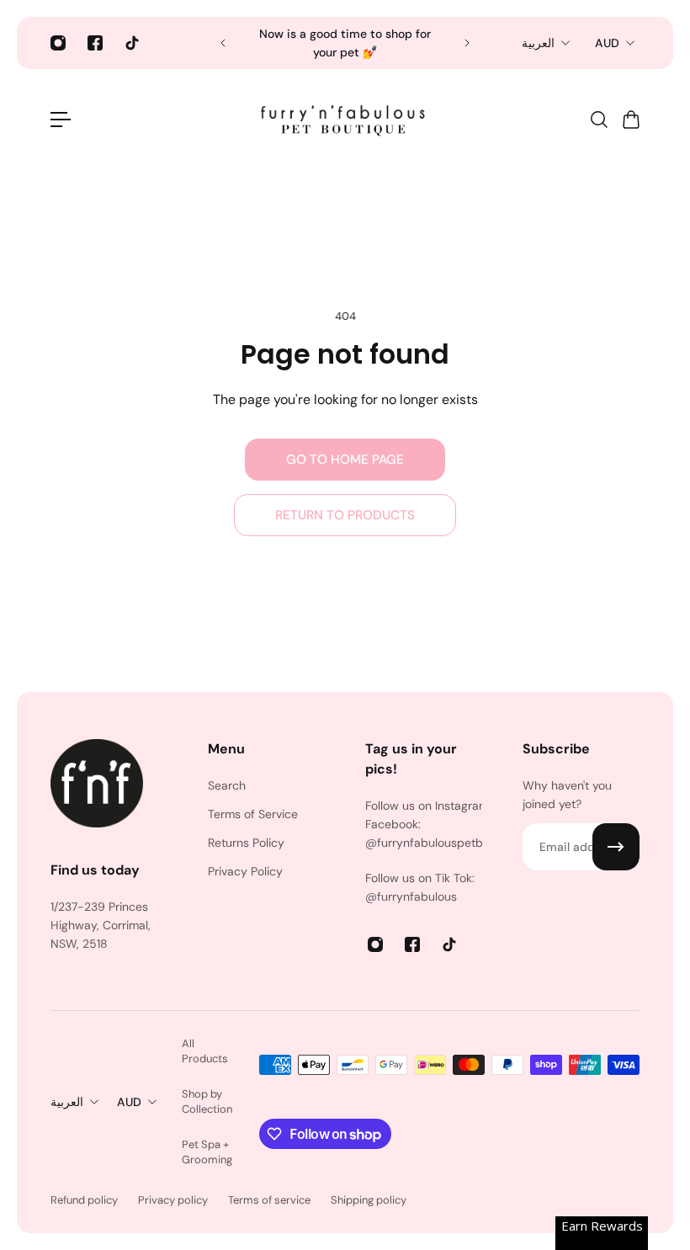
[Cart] (630, 119)
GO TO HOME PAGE (345, 459)
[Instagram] (58, 42)
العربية (538, 43)
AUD (607, 43)
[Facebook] (95, 42)
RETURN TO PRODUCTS (345, 515)
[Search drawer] (598, 119)
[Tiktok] (132, 42)
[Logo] (345, 119)
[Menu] (60, 119)
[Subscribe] (616, 846)
